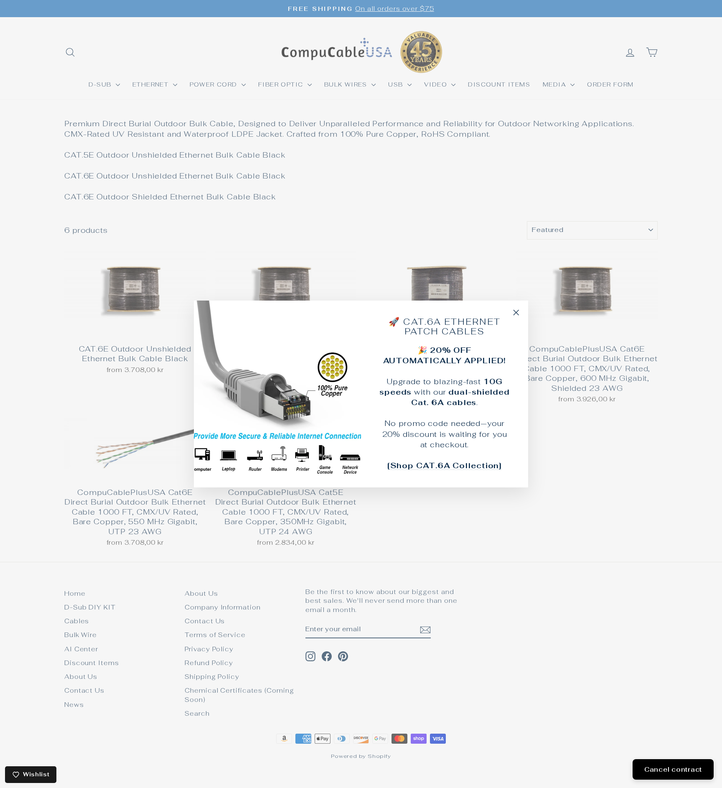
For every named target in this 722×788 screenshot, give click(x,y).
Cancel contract (673, 769)
